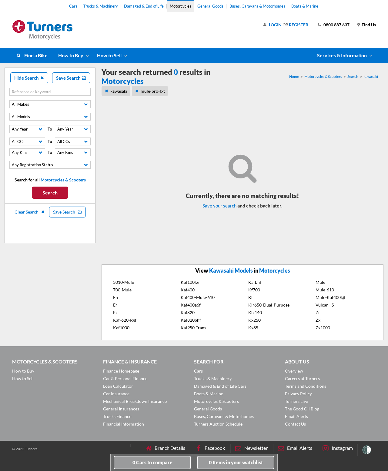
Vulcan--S (325, 304)
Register (298, 24)
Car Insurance (116, 393)
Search (50, 192)
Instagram (342, 448)
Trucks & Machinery (100, 6)
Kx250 (254, 320)
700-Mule (122, 289)
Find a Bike (36, 55)
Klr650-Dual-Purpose (268, 304)
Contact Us (295, 423)
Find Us (369, 24)
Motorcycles (180, 6)
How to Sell (109, 55)
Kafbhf (254, 282)
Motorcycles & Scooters (323, 76)
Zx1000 (323, 327)
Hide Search (27, 78)
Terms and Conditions (305, 386)
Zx (318, 320)
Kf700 (254, 289)
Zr (318, 312)
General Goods (210, 6)
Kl (250, 297)
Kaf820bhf (191, 320)
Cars (73, 6)
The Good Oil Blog (302, 408)
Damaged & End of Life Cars (220, 386)
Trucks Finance (117, 416)
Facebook (215, 448)
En (115, 297)
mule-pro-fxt (153, 91)
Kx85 (253, 327)
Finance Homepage (121, 370)
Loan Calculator (118, 386)
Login (275, 24)
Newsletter (256, 448)
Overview (294, 370)
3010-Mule (123, 282)
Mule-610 (325, 289)
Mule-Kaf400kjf (331, 297)
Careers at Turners (302, 378)
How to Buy (70, 55)
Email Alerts (296, 416)
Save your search (219, 205)
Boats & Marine (304, 6)
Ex (115, 312)
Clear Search (27, 211)
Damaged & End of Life (144, 6)
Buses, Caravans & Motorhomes (257, 6)
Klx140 (255, 312)
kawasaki (371, 76)
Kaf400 (188, 289)
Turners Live (296, 401)
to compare (152, 462)
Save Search (69, 78)
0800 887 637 (336, 24)
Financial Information (123, 423)
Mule (320, 282)
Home (294, 76)
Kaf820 (188, 312)
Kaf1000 (121, 327)
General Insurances (121, 408)
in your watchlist (236, 462)
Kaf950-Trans (193, 327)
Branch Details (170, 448)
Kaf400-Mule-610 (198, 297)
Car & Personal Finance (125, 378)
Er (115, 304)
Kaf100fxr (190, 282)
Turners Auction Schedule (218, 423)
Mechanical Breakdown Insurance (135, 401)
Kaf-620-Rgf (124, 320)
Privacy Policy (298, 393)
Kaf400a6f (191, 304)
